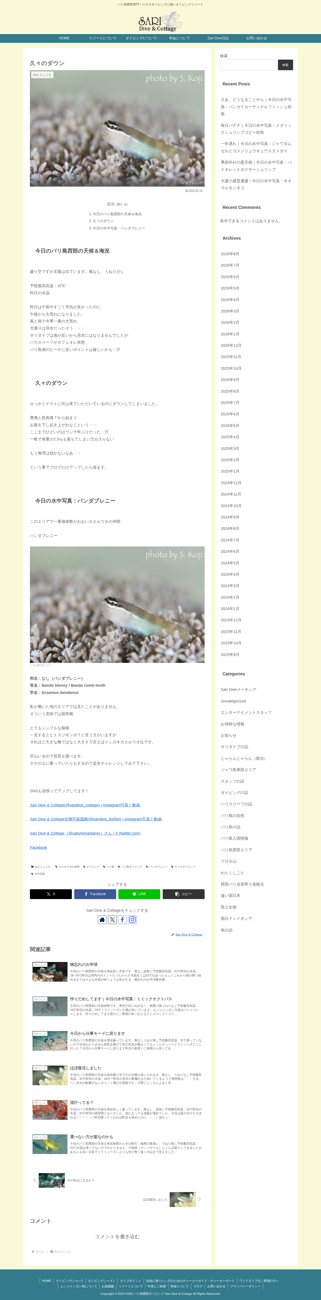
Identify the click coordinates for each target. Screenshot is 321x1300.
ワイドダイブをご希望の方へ (259, 1281)
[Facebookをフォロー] (122, 919)
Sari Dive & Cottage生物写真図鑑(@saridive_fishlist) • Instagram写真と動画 (96, 819)
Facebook (38, 847)
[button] (184, 894)
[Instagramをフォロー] (132, 919)
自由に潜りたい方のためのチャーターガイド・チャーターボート (190, 1281)
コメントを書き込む (117, 1236)
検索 (224, 56)
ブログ (198, 1286)
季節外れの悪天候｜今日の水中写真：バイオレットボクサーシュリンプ (256, 166)
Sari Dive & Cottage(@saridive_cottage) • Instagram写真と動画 (85, 805)
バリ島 (110, 866)
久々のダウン (103, 221)
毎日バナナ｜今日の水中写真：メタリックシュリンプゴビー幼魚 (256, 129)
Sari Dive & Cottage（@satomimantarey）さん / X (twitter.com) (85, 833)
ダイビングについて (69, 1281)
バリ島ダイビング (131, 866)
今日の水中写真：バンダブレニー (119, 228)
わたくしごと (42, 866)
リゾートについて (131, 1286)
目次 (111, 204)
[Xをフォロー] (112, 919)
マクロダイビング (184, 866)
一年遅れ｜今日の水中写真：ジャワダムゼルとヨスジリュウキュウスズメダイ (256, 147)
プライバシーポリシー (245, 1286)
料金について (180, 1286)
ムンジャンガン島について (78, 1286)
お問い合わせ (216, 1286)
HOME (46, 1281)
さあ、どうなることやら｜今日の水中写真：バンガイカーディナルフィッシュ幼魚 (256, 106)
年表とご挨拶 (157, 1286)
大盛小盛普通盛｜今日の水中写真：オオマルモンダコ (256, 184)
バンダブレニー (158, 866)
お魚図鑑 (108, 1286)
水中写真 (40, 873)
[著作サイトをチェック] (102, 919)
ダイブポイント (131, 1281)
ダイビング (92, 866)
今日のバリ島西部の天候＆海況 (117, 214)
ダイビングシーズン (102, 1281)
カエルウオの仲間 (69, 866)
